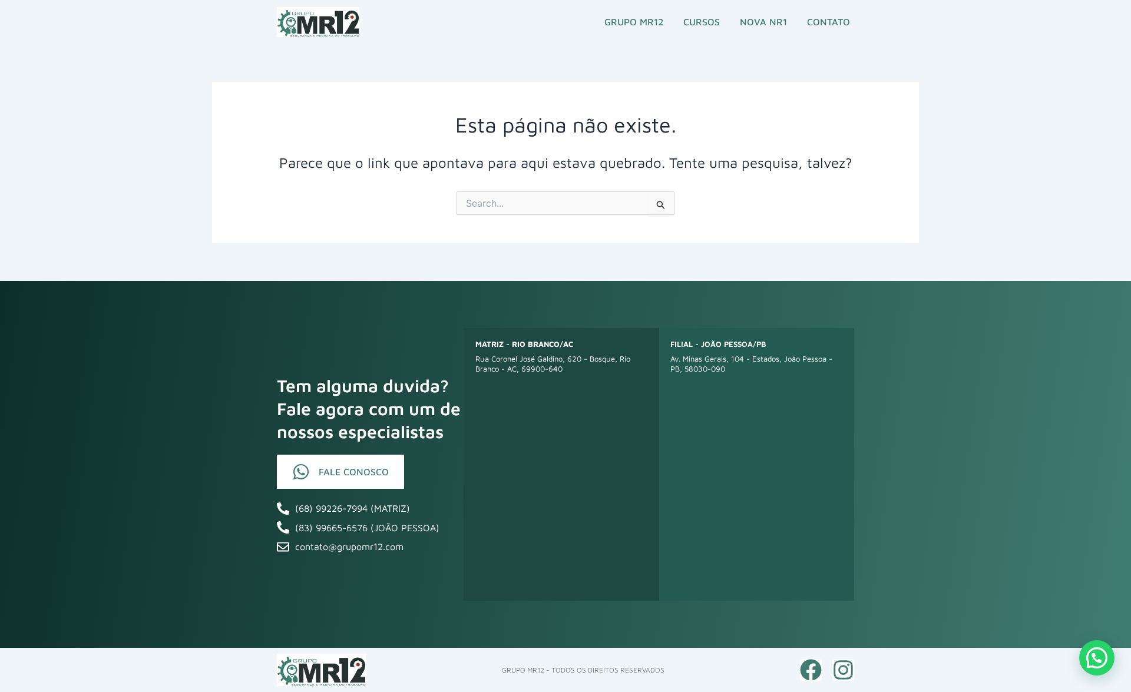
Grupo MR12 (633, 21)
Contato (828, 21)
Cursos (701, 21)
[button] (1097, 658)
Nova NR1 (763, 21)
